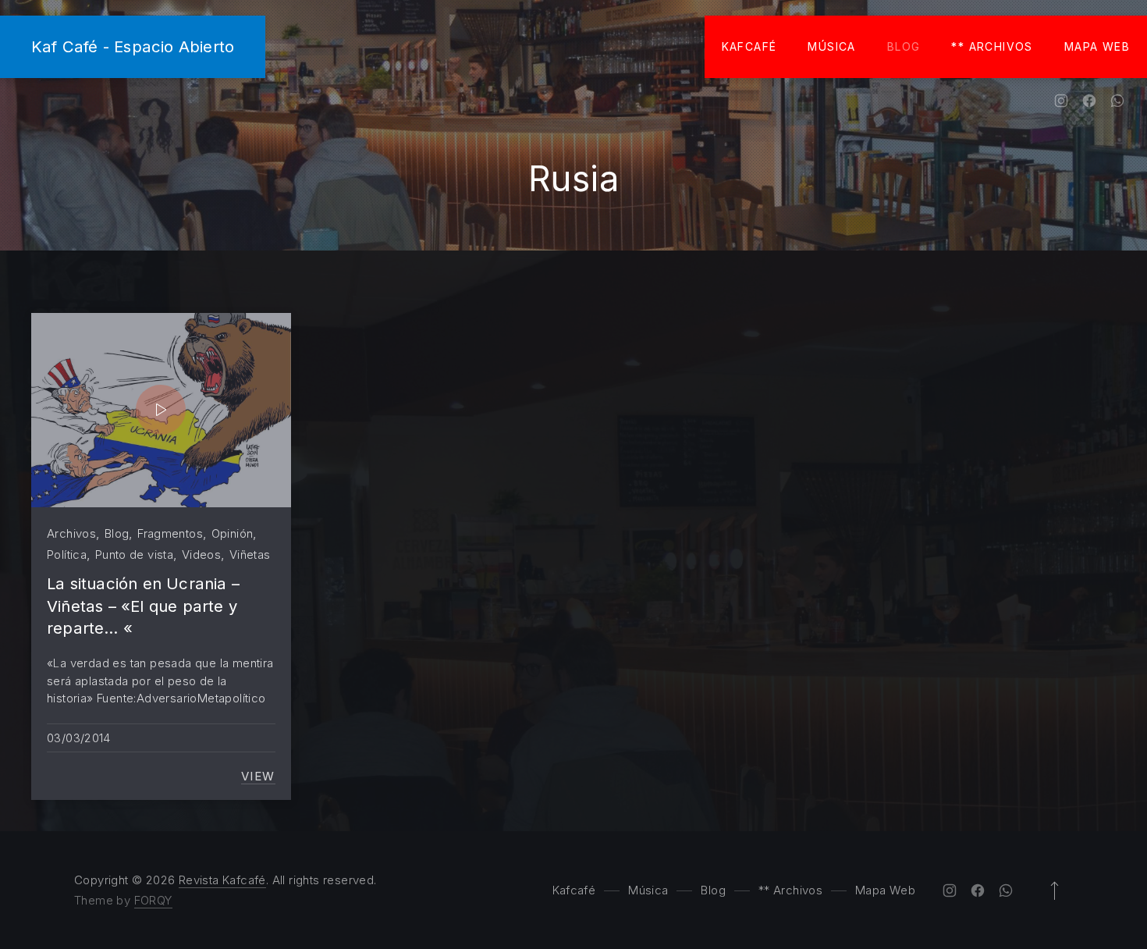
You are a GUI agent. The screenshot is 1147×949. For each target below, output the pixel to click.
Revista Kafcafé (222, 880)
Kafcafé (749, 46)
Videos (201, 554)
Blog (904, 46)
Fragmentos (170, 533)
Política (67, 554)
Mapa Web (1097, 46)
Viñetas (250, 554)
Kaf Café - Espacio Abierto (132, 46)
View (258, 776)
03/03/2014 (79, 737)
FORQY (153, 900)
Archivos (71, 533)
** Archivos (991, 46)
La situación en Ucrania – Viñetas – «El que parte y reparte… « (143, 606)
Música (831, 46)
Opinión (232, 533)
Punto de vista (134, 554)
